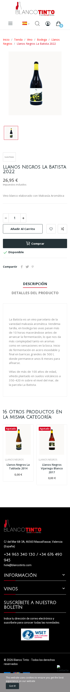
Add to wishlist (51, 228)
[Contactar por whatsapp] (63, 672)
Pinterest (32, 267)
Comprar (37, 243)
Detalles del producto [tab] (35, 292)
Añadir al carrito (22, 229)
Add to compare (62, 228)
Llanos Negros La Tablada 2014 (18, 466)
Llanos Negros (14, 460)
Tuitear (27, 267)
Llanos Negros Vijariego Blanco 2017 (52, 468)
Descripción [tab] (35, 283)
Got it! (12, 686)
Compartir (21, 267)
